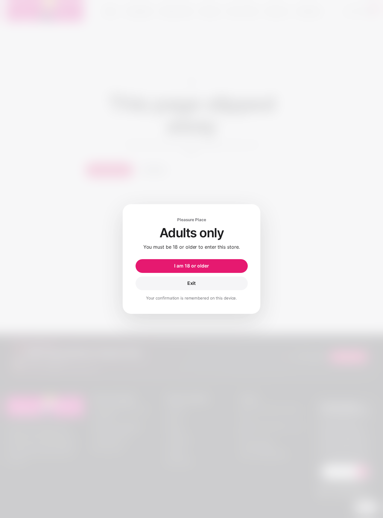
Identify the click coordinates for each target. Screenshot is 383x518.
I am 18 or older (191, 266)
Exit (191, 283)
